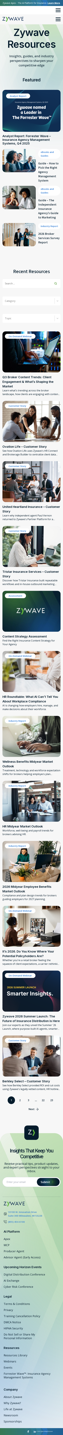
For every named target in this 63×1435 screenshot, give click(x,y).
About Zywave (13, 1397)
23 (51, 1100)
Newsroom (11, 1415)
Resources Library (15, 1355)
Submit (45, 1182)
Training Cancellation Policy (22, 1316)
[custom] (28, 1431)
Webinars (10, 1361)
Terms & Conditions (17, 1304)
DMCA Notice (12, 1322)
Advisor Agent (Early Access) (22, 1257)
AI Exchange (11, 1280)
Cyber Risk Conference (18, 1287)
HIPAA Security (13, 1328)
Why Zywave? (12, 1403)
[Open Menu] (58, 10)
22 (43, 1100)
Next (32, 1109)
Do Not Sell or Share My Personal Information (19, 1336)
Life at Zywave (13, 1409)
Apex (7, 1239)
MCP (6, 1245)
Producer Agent (14, 1251)
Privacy (8, 1310)
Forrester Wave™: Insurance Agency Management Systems (27, 1375)
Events (8, 1367)
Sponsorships (13, 1421)
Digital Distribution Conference (24, 1274)
